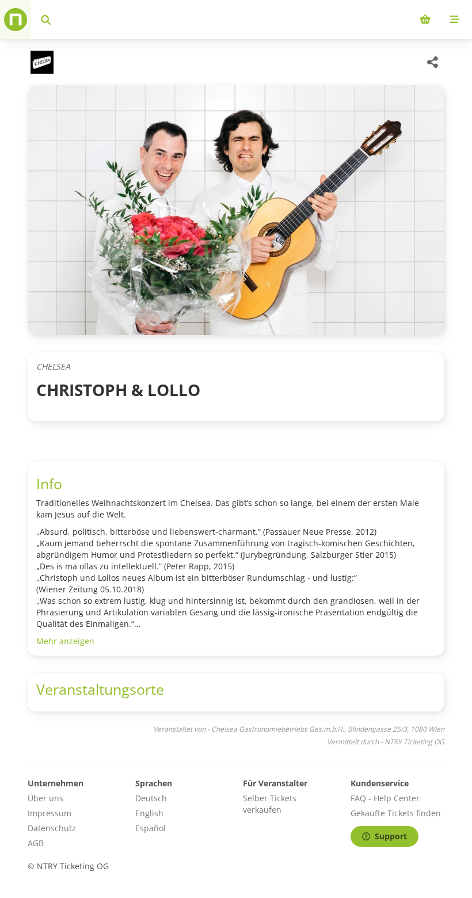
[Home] (15, 19)
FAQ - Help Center (385, 798)
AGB (36, 843)
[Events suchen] (45, 19)
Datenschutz (52, 828)
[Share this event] (432, 62)
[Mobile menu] (454, 19)
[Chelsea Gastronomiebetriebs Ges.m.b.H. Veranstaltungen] (41, 62)
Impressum (49, 813)
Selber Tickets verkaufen (269, 804)
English (149, 813)
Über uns (45, 798)
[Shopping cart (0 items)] (425, 19)
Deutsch (151, 798)
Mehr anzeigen (65, 641)
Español (150, 828)
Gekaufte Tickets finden (396, 813)
